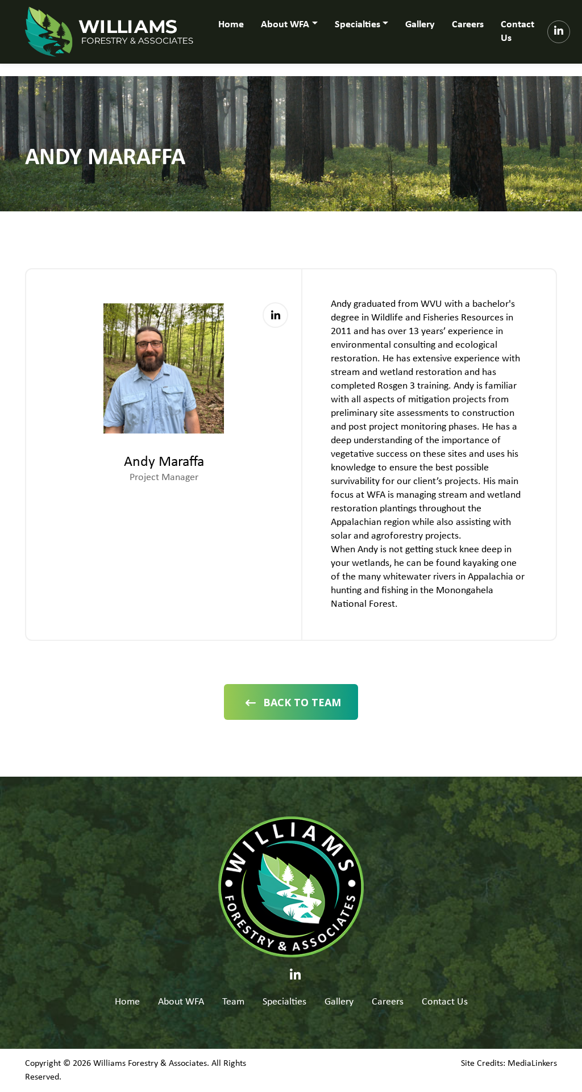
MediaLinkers (532, 1063)
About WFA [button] (285, 24)
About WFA (181, 1002)
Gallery (420, 24)
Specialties (284, 1002)
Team (233, 1002)
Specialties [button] (357, 24)
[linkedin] (558, 31)
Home (231, 24)
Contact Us (517, 31)
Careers (468, 24)
